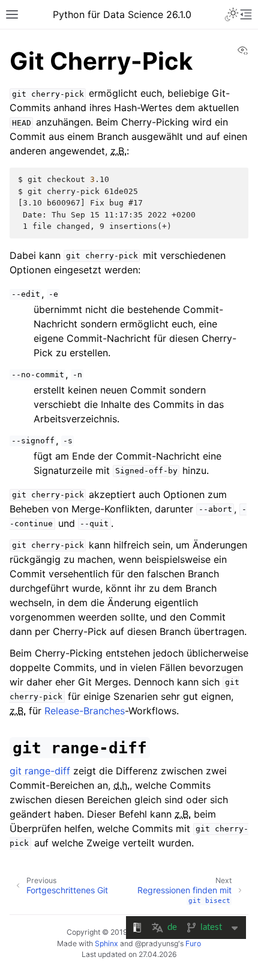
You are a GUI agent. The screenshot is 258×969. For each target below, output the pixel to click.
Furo (193, 943)
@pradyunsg (156, 943)
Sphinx (106, 943)
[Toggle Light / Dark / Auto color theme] (231, 14)
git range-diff (40, 771)
